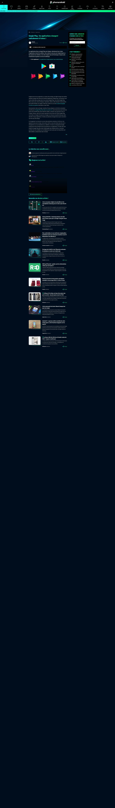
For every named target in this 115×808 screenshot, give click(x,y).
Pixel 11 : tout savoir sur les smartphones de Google (76, 57)
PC (11, 8)
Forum (102, 8)
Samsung (44, 212)
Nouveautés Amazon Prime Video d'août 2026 (77, 73)
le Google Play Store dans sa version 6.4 (43, 110)
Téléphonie (3, 8)
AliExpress (44, 302)
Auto (27, 8)
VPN (57, 8)
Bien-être (110, 8)
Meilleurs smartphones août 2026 (77, 83)
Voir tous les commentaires (35, 194)
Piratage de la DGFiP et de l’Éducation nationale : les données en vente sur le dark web (54, 250)
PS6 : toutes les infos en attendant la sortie (77, 67)
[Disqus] (48, 178)
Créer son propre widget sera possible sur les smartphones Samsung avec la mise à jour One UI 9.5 (54, 203)
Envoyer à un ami (55, 142)
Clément (33, 42)
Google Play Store (32, 138)
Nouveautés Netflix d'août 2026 (77, 69)
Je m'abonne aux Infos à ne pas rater (39, 47)
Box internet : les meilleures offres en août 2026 (78, 76)
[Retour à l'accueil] (57, 2)
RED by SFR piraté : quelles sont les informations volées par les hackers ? (54, 265)
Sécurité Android (34, 11)
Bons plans (41, 8)
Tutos (49, 8)
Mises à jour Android (14, 11)
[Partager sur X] (32, 142)
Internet (43, 274)
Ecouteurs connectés (45, 245)
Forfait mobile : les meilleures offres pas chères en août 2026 (77, 81)
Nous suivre (64, 142)
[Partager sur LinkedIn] (46, 142)
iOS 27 (72, 65)
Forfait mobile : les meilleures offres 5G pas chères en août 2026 (77, 78)
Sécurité (43, 260)
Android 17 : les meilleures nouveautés (76, 60)
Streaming (80, 8)
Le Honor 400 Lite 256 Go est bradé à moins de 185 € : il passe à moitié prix (54, 338)
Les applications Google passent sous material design (51, 59)
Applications (38, 32)
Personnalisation (22, 11)
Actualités (95, 8)
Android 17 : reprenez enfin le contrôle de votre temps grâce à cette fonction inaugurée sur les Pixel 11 (53, 322)
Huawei (43, 289)
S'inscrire (77, 45)
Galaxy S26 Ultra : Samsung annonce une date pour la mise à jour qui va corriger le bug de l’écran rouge (54, 218)
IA (87, 8)
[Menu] (2, 2)
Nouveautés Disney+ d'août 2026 (77, 71)
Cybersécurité (65, 8)
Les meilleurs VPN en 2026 (76, 85)
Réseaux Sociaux (28, 11)
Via (66, 134)
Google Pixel (44, 333)
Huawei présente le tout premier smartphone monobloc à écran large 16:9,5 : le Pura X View (53, 279)
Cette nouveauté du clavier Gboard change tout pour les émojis (53, 307)
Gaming (19, 8)
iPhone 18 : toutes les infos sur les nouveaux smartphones (77, 63)
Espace (34, 8)
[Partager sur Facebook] (39, 142)
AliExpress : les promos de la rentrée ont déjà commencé (76, 54)
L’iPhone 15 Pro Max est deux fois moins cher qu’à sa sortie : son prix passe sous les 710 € (53, 294)
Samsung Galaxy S (45, 229)
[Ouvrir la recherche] (112, 2)
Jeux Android (8, 11)
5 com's (60, 42)
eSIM (71, 9)
